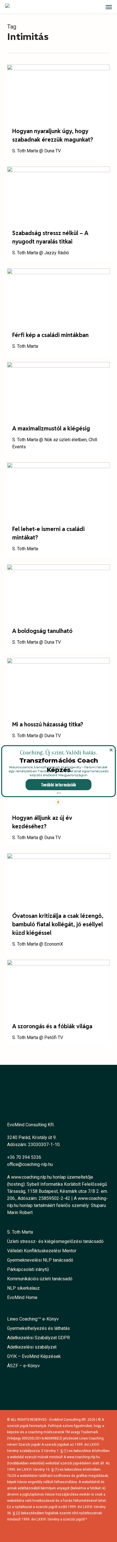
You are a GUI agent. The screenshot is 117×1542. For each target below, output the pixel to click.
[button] (58, 752)
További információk (58, 784)
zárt (59, 792)
